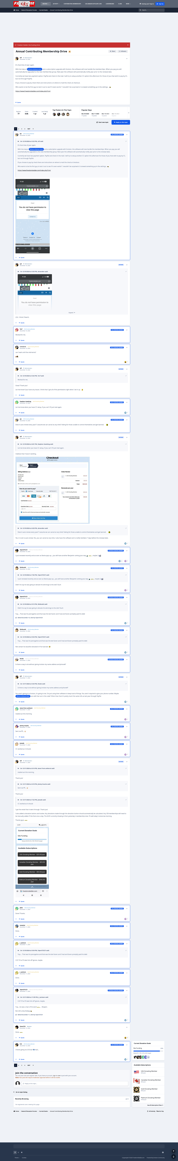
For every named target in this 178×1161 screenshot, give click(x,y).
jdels (21, 908)
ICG (21, 1044)
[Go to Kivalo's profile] (16, 659)
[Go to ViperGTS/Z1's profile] (58, 114)
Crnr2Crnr (23, 347)
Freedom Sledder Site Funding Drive (28, 45)
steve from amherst (26, 708)
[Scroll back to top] (173, 1151)
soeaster (22, 925)
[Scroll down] (173, 1156)
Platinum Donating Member (151, 1098)
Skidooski (23, 567)
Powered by (156, 1157)
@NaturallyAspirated (34, 69)
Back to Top (160, 1111)
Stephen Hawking (25, 401)
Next (29, 129)
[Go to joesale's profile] (16, 744)
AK (21, 134)
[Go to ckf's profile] (16, 58)
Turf (21, 329)
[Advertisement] (69, 27)
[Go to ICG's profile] (16, 1044)
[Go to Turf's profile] (16, 330)
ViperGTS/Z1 (24, 550)
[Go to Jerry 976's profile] (63, 114)
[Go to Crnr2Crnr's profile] (16, 347)
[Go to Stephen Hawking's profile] (16, 402)
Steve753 (22, 1026)
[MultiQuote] (16, 257)
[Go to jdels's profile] (16, 908)
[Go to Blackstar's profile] (140, 1057)
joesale (22, 743)
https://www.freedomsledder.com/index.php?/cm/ (33, 91)
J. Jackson (23, 943)
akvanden (41, 271)
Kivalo (22, 658)
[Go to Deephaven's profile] (135, 1057)
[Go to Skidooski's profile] (67, 114)
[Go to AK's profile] (16, 134)
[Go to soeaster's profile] (16, 926)
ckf (21, 58)
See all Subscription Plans (154, 1105)
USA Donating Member (149, 1071)
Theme (17, 1157)
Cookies (24, 1157)
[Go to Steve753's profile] (16, 1027)
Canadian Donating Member (151, 1080)
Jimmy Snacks (24, 726)
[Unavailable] (32, 180)
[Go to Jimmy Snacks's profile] (16, 726)
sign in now (56, 1075)
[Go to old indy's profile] (145, 1057)
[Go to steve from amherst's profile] (16, 709)
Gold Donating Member (149, 1089)
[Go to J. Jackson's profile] (16, 943)
